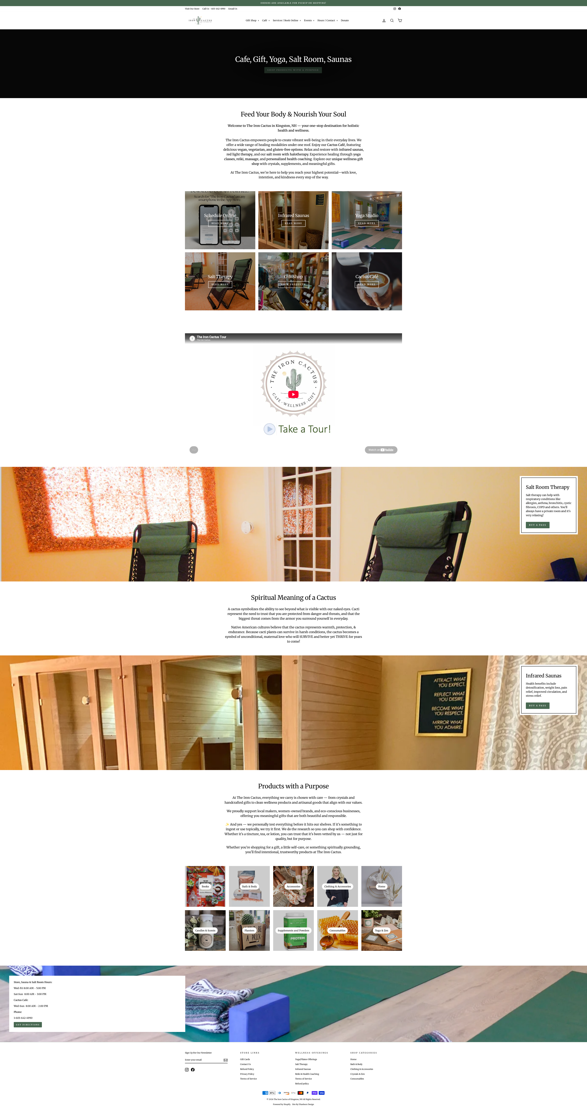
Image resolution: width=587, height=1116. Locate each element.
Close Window (293, 599)
